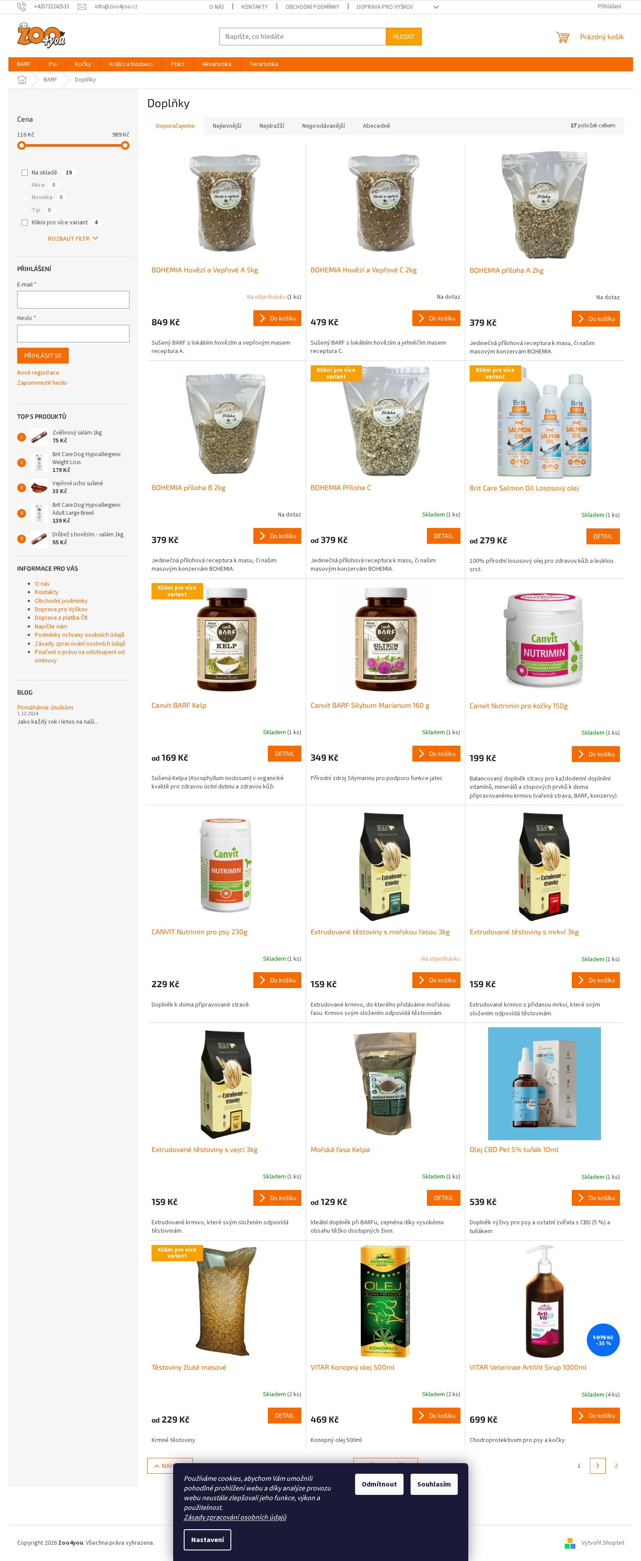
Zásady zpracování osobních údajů (235, 1517)
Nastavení (207, 1540)
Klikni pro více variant (65, 222)
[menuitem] (24, 64)
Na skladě (52, 172)
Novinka (47, 197)
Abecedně (376, 126)
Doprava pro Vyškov (385, 7)
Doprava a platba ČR (61, 617)
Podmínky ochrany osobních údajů (79, 635)
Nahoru (174, 1465)
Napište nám (51, 626)
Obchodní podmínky (312, 7)
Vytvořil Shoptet (603, 1543)
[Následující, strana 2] (598, 1466)
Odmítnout (379, 1484)
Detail (443, 535)
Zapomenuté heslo (42, 383)
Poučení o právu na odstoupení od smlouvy (80, 656)
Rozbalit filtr (68, 238)
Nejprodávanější (323, 126)
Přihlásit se (43, 355)
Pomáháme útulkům (45, 707)
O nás (216, 7)
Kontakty (254, 7)
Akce (43, 185)
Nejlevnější (227, 126)
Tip (41, 210)
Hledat (404, 36)
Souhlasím (434, 1484)
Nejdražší (271, 126)
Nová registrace (38, 373)
